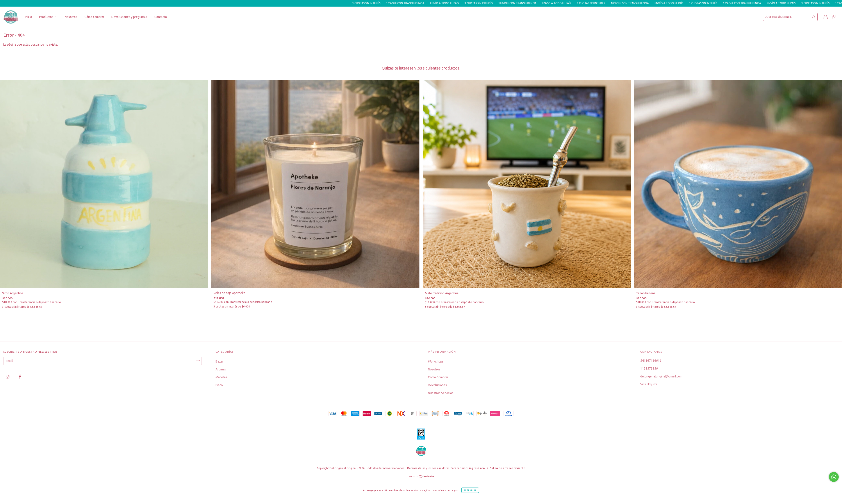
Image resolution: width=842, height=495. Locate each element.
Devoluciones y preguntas (129, 17)
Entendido (470, 490)
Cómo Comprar (438, 377)
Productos (46, 17)
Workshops (436, 361)
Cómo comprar (94, 17)
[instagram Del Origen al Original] (7, 377)
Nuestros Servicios (440, 393)
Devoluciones (437, 385)
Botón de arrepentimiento (507, 468)
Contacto (160, 17)
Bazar (219, 361)
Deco (219, 385)
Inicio (28, 17)
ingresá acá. (477, 468)
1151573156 (649, 368)
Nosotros (71, 17)
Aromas (221, 369)
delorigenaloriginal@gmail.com (661, 376)
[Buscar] (813, 17)
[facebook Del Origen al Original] (20, 377)
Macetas (221, 377)
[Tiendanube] (421, 477)
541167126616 (650, 360)
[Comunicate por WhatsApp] (834, 477)
